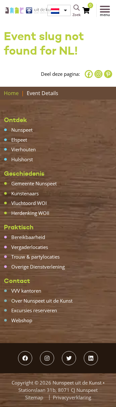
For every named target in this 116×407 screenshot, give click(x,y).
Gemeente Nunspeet (34, 183)
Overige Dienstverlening (38, 266)
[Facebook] (89, 74)
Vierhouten (23, 149)
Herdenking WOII (30, 213)
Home (11, 93)
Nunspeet (22, 130)
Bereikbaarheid (28, 237)
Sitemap (34, 397)
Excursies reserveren (34, 310)
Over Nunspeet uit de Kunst (41, 300)
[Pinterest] (108, 74)
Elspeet (19, 140)
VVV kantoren (26, 291)
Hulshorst (22, 159)
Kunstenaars (25, 193)
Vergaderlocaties (29, 247)
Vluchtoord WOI (29, 203)
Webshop (21, 320)
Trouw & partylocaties (35, 256)
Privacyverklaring (72, 397)
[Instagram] (98, 74)
